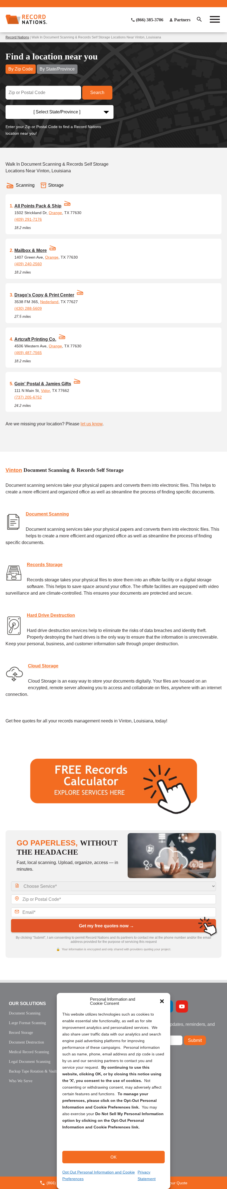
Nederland (49, 302)
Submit (195, 1040)
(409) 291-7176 (28, 219)
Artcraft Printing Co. (35, 339)
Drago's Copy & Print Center (44, 295)
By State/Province (57, 69)
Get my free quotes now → (106, 925)
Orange (55, 212)
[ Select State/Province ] (56, 112)
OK (113, 1157)
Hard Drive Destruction (51, 615)
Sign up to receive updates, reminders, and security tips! (173, 1026)
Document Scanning (47, 514)
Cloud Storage (43, 666)
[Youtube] (182, 1006)
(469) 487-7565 (28, 352)
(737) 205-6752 (28, 397)
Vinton (14, 470)
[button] (162, 1001)
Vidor (45, 390)
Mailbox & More (30, 250)
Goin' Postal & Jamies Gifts (42, 383)
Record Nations (17, 37)
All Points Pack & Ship (37, 206)
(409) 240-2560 (28, 264)
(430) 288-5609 (28, 308)
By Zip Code (20, 69)
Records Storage (45, 564)
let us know (91, 424)
